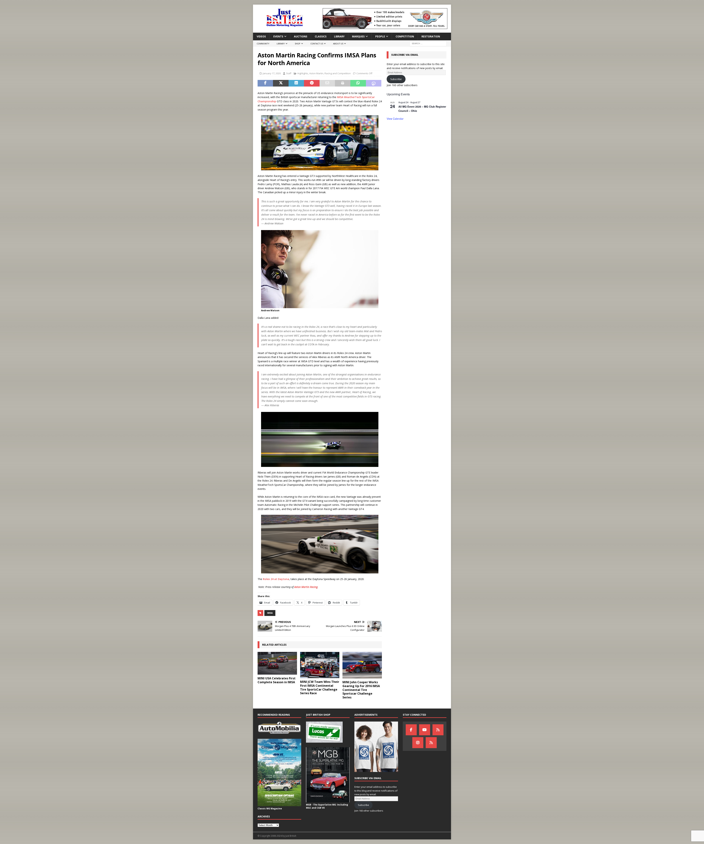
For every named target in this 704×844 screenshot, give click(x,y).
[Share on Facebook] (265, 83)
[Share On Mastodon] (373, 83)
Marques (358, 36)
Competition (405, 36)
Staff (288, 73)
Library (339, 36)
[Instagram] (417, 742)
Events (278, 36)
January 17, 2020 (272, 73)
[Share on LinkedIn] (296, 83)
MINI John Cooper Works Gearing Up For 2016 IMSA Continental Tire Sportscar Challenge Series (361, 689)
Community (263, 43)
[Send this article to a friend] (327, 83)
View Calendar (395, 118)
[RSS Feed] (431, 742)
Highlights (302, 73)
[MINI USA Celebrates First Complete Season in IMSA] (277, 663)
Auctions (300, 36)
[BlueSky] (437, 729)
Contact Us (316, 43)
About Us (338, 43)
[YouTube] (424, 729)
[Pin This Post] (311, 83)
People (380, 36)
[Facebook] (411, 729)
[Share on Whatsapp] (358, 83)
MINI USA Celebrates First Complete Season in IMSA (277, 680)
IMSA (270, 612)
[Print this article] (342, 83)
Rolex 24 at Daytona (276, 579)
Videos (261, 36)
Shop (297, 43)
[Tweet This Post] (280, 83)
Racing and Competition (337, 73)
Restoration (430, 36)
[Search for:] (428, 43)
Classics (321, 36)
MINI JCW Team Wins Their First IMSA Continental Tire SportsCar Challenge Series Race (319, 687)
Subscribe (396, 79)
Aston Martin (316, 73)
